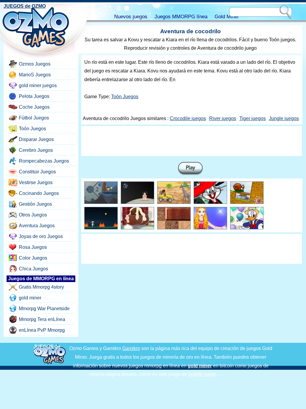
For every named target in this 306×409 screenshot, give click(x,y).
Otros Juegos (33, 214)
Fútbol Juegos (34, 117)
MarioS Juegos (35, 74)
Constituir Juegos (37, 171)
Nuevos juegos (130, 16)
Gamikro (131, 348)
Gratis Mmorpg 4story (41, 287)
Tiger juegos (252, 118)
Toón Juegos (124, 96)
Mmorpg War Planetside (44, 308)
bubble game (202, 374)
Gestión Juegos (35, 204)
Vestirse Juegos (36, 182)
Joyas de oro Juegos (41, 236)
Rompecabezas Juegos (44, 160)
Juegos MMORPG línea (180, 16)
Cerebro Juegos (36, 150)
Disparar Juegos (36, 139)
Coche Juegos (34, 107)
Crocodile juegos (188, 118)
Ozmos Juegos (35, 63)
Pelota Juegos (34, 96)
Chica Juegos (33, 268)
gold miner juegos (38, 85)
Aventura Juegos (37, 225)
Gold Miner (227, 16)
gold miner (30, 297)
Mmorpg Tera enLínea (42, 319)
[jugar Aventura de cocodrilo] (190, 168)
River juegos (222, 118)
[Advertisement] (191, 141)
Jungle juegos (284, 118)
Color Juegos (33, 257)
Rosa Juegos (33, 247)
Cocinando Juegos (39, 193)
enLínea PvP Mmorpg (42, 330)
